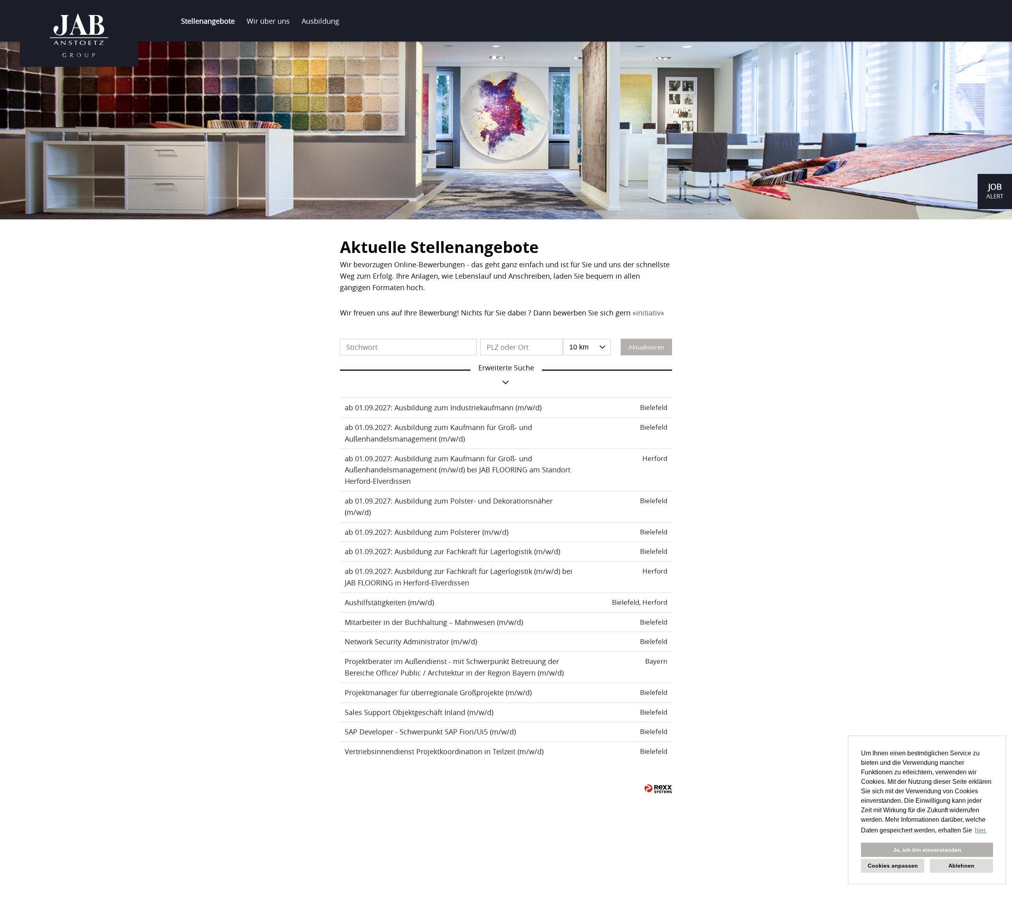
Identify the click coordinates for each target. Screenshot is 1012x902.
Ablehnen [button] (961, 865)
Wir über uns (268, 21)
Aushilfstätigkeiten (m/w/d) (389, 602)
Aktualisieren (646, 347)
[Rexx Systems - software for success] (658, 789)
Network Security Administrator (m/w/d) (411, 641)
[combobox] (587, 347)
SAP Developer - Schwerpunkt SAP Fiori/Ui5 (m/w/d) (430, 731)
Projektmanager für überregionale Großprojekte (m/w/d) (438, 692)
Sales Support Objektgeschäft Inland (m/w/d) (419, 712)
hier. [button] (981, 830)
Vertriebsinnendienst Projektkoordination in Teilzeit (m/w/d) (444, 751)
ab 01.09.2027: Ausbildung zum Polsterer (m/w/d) (426, 532)
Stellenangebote (208, 21)
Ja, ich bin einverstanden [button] (927, 850)
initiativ (648, 312)
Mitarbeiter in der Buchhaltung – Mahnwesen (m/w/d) (434, 622)
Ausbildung (320, 21)
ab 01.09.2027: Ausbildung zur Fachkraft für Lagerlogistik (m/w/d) (452, 551)
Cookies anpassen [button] (893, 865)
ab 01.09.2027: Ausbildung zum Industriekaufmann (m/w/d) (443, 407)
